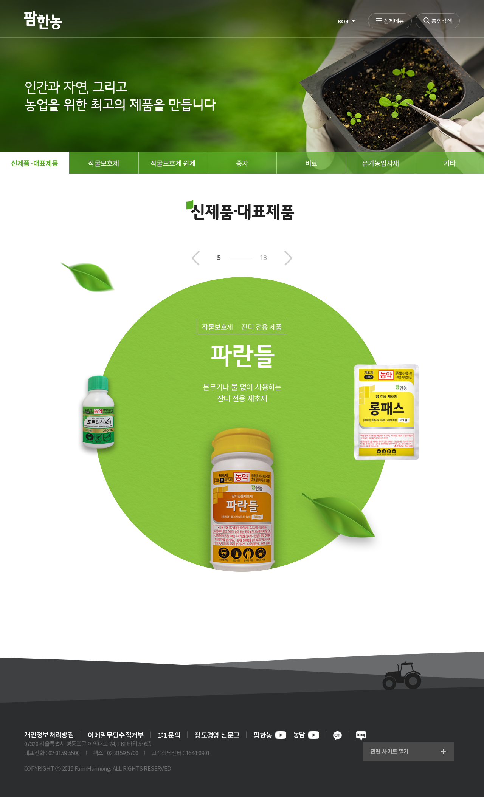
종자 (242, 163)
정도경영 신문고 (216, 734)
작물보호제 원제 (172, 163)
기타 (450, 163)
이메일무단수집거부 (116, 734)
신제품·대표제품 (34, 163)
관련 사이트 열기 (390, 751)
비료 (311, 163)
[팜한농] (43, 20)
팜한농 (262, 735)
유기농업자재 (380, 163)
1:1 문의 (169, 734)
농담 (299, 735)
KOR (343, 21)
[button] (195, 259)
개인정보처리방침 (49, 734)
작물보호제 (103, 163)
